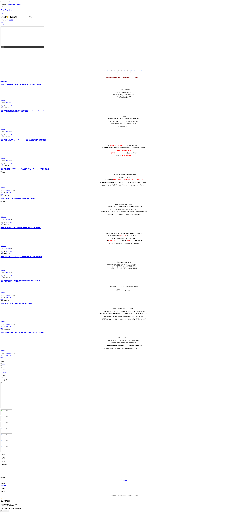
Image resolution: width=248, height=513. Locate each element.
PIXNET (114, 495)
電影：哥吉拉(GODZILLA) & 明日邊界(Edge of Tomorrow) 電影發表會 (25, 169)
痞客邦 (7, 102)
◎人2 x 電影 (9, 105)
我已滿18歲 (3, 510)
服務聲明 (136, 495)
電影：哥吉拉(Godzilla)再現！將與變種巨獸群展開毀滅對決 (21, 228)
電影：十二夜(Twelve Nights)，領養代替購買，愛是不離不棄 (21, 257)
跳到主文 (3, 13)
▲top (2, 106)
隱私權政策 (131, 495)
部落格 (2, 24)
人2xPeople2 (6, 10)
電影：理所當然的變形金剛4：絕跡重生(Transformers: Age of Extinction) (25, 111)
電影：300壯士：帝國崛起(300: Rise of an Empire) (18, 198)
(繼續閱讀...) (3, 100)
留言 (10, 102)
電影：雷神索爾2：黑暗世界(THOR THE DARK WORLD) (20, 281)
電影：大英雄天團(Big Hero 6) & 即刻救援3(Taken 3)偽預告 (21, 84)
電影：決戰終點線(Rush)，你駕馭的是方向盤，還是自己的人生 (22, 332)
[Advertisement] (10, 57)
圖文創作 (11, 20)
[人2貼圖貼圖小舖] (7, 407)
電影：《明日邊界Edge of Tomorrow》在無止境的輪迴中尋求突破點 (23, 140)
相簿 (2, 22)
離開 (7, 510)
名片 (2, 25)
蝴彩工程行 (3, 485)
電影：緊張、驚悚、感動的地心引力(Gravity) (16, 303)
